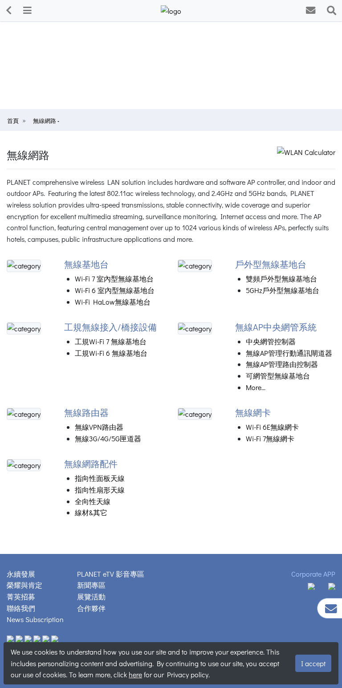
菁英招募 (21, 596)
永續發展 (21, 573)
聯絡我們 (21, 608)
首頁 (13, 120)
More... (255, 387)
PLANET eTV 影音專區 (110, 573)
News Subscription (35, 619)
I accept (313, 663)
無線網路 (45, 120)
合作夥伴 (91, 608)
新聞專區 (91, 585)
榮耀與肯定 (24, 585)
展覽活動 (91, 596)
